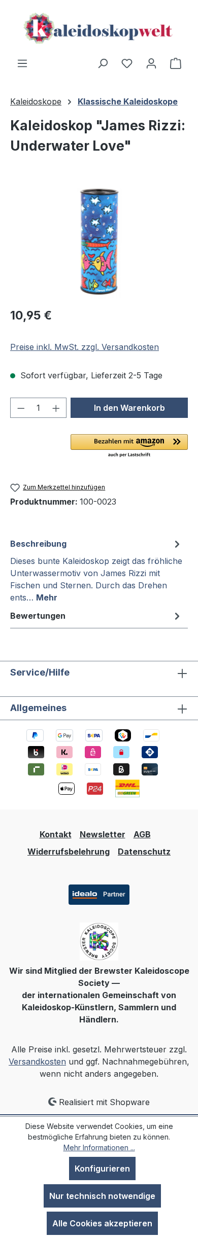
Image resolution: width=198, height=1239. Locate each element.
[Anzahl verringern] (20, 408)
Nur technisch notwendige (102, 1196)
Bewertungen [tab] (37, 616)
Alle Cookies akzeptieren (102, 1223)
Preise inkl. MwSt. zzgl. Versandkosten (84, 347)
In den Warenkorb (129, 408)
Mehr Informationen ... (99, 1147)
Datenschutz (144, 851)
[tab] (96, 570)
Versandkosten (37, 1061)
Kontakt (56, 834)
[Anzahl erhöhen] (56, 408)
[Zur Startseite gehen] (99, 28)
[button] (129, 446)
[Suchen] (102, 63)
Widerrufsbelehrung (68, 851)
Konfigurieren (102, 1168)
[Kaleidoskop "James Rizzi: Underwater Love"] (99, 242)
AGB (142, 834)
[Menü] (22, 63)
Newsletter (102, 834)
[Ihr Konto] (151, 63)
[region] (99, 242)
